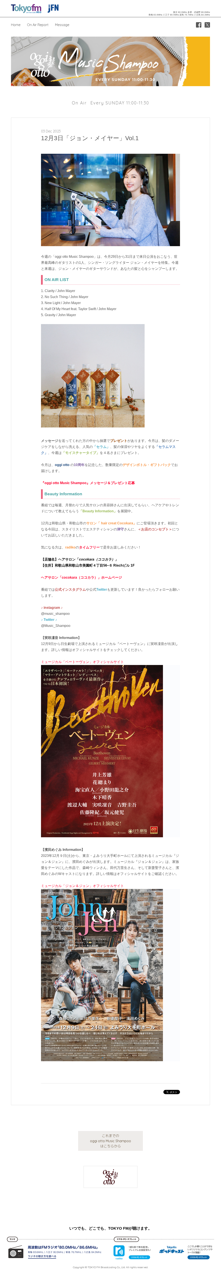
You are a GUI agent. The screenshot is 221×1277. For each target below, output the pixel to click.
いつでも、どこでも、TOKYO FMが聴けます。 (110, 1228)
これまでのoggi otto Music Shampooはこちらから (110, 1141)
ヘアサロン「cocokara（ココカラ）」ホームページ (81, 577)
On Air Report (38, 25)
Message (62, 25)
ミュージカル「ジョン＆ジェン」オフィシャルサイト (82, 886)
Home (16, 25)
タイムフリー (89, 547)
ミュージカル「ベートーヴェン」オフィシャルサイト (82, 662)
